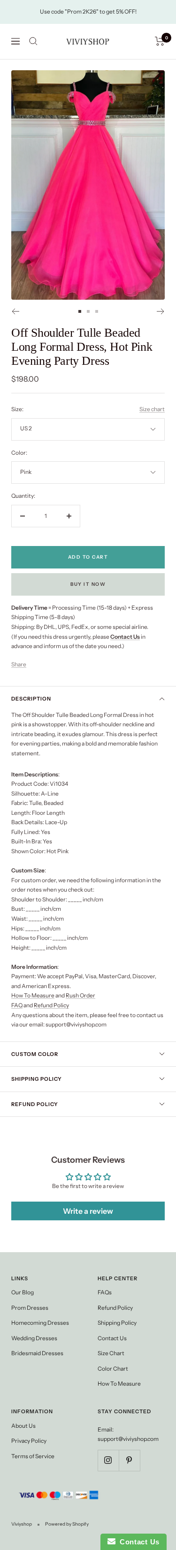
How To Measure (32, 995)
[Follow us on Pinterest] (129, 1460)
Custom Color (34, 1054)
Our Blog (22, 1292)
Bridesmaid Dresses (37, 1353)
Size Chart (111, 1353)
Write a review (88, 1211)
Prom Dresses (29, 1307)
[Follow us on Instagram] (108, 1460)
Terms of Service (32, 1456)
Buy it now (88, 584)
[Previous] (15, 311)
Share (18, 664)
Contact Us (112, 1338)
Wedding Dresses (34, 1338)
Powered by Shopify (67, 1524)
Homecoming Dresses (40, 1322)
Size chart (152, 409)
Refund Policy (51, 1005)
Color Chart (113, 1368)
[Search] (33, 41)
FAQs (105, 1292)
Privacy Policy (28, 1440)
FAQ (17, 1005)
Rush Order (80, 995)
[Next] (161, 311)
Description (31, 698)
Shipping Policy (36, 1079)
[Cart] (160, 41)
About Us (23, 1425)
